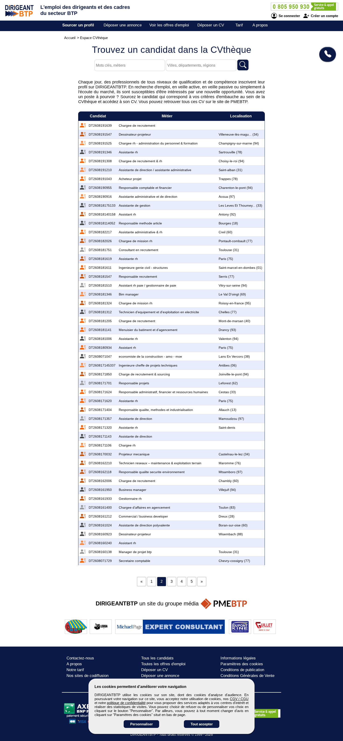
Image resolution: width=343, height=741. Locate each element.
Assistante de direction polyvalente (144, 525)
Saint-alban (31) (230, 170)
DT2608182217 (100, 232)
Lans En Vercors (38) (234, 356)
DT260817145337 (102, 365)
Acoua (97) (227, 196)
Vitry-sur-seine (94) (233, 285)
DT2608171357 (100, 419)
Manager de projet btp (135, 552)
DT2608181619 (100, 259)
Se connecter (289, 16)
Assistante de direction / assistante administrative (155, 170)
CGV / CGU (239, 699)
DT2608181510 (100, 285)
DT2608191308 (100, 161)
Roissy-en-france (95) (235, 303)
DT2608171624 (100, 392)
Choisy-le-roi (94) (231, 161)
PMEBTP (239, 101)
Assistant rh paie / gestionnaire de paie (147, 285)
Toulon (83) (227, 507)
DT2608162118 (100, 472)
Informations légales (238, 658)
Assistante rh (128, 152)
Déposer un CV (210, 25)
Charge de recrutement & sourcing (144, 374)
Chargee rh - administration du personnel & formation (158, 143)
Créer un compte (324, 16)
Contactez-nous (80, 658)
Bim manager (129, 294)
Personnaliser (141, 724)
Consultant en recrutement (138, 250)
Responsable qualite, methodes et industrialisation (156, 410)
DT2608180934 (100, 347)
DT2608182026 (100, 241)
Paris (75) (226, 259)
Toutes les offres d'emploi (163, 664)
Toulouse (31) (229, 250)
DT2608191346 (100, 152)
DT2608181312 (100, 312)
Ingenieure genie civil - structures (143, 268)
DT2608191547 (100, 134)
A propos (260, 25)
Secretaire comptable (134, 561)
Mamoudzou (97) (231, 419)
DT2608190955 (100, 188)
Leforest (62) (228, 383)
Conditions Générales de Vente (247, 675)
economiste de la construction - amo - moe (150, 356)
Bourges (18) (228, 223)
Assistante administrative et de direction (148, 196)
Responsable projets (134, 383)
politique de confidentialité (126, 703)
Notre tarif (75, 670)
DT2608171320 (100, 427)
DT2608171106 (100, 445)
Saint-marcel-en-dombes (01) (240, 268)
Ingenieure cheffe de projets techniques (148, 365)
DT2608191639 (100, 125)
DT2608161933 (100, 498)
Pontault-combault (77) (235, 241)
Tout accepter (202, 724)
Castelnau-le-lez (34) (234, 454)
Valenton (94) (228, 339)
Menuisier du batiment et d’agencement (148, 330)
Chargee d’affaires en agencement (144, 507)
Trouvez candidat (171, 50)
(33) (240, 205)
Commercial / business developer (143, 516)
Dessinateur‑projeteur (135, 134)
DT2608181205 (100, 321)
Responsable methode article (140, 223)
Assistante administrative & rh (140, 232)
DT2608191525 (100, 143)
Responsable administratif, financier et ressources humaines (163, 392)
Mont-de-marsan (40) (234, 321)
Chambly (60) (229, 481)
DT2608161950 (100, 490)
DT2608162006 (100, 481)
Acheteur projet (130, 179)
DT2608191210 (100, 170)
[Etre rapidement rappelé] (325, 54)
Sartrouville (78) (230, 152)
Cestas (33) (227, 392)
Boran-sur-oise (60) (233, 525)
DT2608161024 (100, 525)
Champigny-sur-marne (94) (239, 143)
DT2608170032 (100, 454)
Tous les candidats (157, 658)
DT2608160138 (100, 552)
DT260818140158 (102, 214)
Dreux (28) (226, 516)
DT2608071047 (100, 356)
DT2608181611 (100, 268)
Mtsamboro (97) (230, 472)
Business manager (132, 490)
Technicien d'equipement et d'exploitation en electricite (159, 312)
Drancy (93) (227, 330)
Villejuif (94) (227, 490)
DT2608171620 (100, 401)
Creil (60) (225, 232)
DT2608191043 (100, 179)
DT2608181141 (100, 330)
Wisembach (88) (231, 534)
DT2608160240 (100, 543)
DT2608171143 (100, 436)
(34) (239, 134)
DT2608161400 (100, 507)
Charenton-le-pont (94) (236, 188)
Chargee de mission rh (135, 241)
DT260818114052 (102, 223)
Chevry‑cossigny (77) (234, 561)
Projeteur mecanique (134, 454)
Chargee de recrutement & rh (140, 161)
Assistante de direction (135, 419)
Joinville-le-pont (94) (234, 374)
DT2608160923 (100, 534)
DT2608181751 (100, 250)
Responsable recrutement (138, 276)
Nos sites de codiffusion (87, 675)
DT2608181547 (100, 276)
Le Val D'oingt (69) (232, 294)
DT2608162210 (100, 463)
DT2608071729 (100, 561)
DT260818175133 (102, 205)
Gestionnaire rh (130, 498)
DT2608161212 (100, 516)
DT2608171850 (100, 374)
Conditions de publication (242, 670)
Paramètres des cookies (241, 664)
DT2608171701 (100, 383)
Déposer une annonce (123, 25)
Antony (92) (227, 214)
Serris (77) (226, 276)
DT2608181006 (100, 339)
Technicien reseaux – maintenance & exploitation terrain (160, 463)
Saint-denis (227, 427)
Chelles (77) (228, 312)
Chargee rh (127, 445)
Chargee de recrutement (137, 125)
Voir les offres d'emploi (169, 25)
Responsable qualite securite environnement (152, 472)
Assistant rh (127, 214)
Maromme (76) (230, 463)
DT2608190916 (100, 196)
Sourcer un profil (78, 25)
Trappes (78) (228, 179)
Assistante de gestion (134, 205)
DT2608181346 (100, 294)
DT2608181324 (100, 303)
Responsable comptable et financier (145, 188)
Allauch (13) (227, 410)
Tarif (239, 25)
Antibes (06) (228, 365)
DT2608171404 (100, 410)
